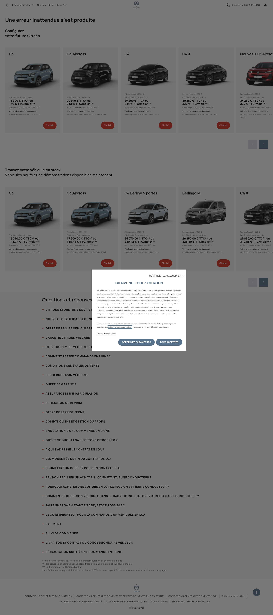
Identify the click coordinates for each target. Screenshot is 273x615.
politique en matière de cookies (120, 327)
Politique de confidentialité (106, 334)
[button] (166, 276)
